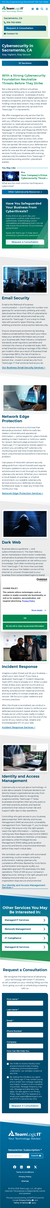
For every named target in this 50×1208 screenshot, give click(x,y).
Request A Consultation (19, 28)
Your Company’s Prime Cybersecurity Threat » (34, 177)
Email (9, 1020)
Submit (34, 1155)
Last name (12, 1010)
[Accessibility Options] (37, 9)
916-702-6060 (14, 22)
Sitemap (25, 1181)
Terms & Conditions (25, 1172)
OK (25, 618)
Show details (36, 610)
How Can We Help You (18, 1051)
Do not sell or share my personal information (25, 626)
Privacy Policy (25, 1177)
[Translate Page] (33, 9)
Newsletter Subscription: (24, 1150)
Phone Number (14, 1031)
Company (11, 1042)
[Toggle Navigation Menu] (47, 9)
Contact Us (12, 33)
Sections (26, 63)
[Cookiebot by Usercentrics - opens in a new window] (36, 579)
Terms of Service (21, 1203)
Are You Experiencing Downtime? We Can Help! (25, 2)
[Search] (42, 9)
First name (12, 999)
